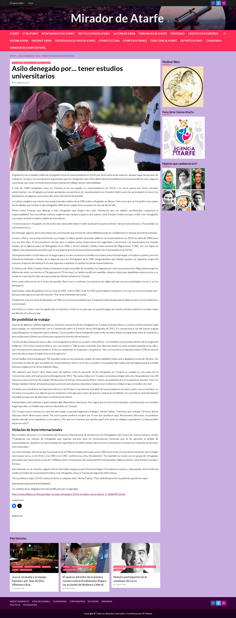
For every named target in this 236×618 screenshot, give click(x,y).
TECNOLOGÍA (30, 604)
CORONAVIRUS (77, 601)
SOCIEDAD (118, 570)
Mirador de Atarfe (117, 18)
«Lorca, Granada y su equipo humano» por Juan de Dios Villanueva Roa (29, 580)
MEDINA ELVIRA (19, 40)
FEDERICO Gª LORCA (32, 567)
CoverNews (132, 613)
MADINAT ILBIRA (41, 40)
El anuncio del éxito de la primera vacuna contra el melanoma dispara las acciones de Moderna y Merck (84, 580)
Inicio (30, 3)
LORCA (15, 570)
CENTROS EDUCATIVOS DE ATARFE (75, 40)
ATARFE (14, 33)
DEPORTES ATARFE (191, 40)
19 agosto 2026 (121, 584)
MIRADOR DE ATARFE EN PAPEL (28, 47)
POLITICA (15, 604)
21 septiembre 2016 (21, 83)
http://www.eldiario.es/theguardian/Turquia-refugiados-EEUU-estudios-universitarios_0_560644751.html (68, 494)
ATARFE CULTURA (109, 40)
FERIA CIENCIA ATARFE (163, 40)
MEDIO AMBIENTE (19, 601)
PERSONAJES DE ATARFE (153, 33)
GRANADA (46, 567)
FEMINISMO (178, 33)
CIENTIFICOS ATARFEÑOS (203, 33)
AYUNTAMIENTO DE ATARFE (58, 33)
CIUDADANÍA (214, 40)
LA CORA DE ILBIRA (124, 33)
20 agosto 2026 (19, 588)
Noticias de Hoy (30, 63)
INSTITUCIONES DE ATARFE (94, 33)
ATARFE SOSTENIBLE (135, 40)
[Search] (224, 33)
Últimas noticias (44, 63)
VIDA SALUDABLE (70, 570)
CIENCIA (67, 567)
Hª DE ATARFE (30, 33)
